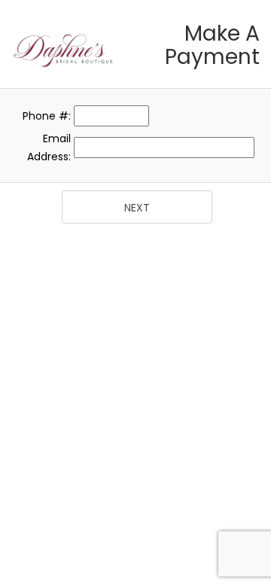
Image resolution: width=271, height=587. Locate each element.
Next (137, 207)
